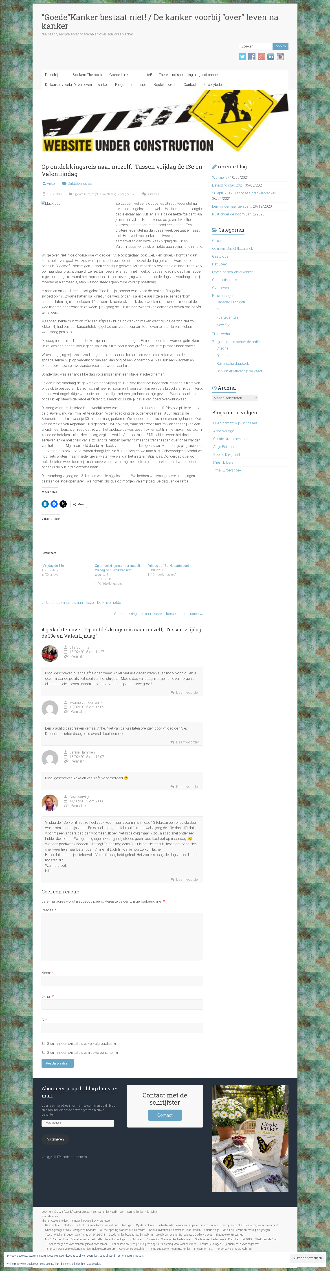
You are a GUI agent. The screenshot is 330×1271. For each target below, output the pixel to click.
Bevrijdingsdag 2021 (228, 185)
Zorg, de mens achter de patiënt (237, 342)
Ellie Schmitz (79, 647)
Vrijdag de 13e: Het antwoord (168, 565)
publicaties (136, 1239)
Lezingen (127, 1225)
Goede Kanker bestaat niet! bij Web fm (131, 1234)
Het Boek (219, 264)
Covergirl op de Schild (132, 1248)
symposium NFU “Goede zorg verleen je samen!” (250, 1225)
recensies (139, 85)
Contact (190, 85)
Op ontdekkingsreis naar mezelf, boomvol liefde (81, 602)
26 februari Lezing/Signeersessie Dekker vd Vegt (184, 1234)
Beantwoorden (188, 692)
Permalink (78, 656)
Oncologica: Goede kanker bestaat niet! (168, 1239)
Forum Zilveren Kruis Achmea (234, 1248)
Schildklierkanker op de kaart (239, 371)
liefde (87, 194)
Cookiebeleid (94, 1263)
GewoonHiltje (79, 797)
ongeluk (96, 194)
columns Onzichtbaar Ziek (232, 248)
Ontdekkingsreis (80, 183)
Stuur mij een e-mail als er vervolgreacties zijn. (83, 1043)
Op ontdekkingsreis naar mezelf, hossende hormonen (158, 614)
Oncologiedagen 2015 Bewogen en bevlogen (71, 1230)
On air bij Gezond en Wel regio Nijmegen (246, 1230)
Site (45, 1020)
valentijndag (109, 194)
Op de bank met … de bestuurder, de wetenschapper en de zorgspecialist (177, 1225)
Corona (222, 348)
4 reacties (153, 194)
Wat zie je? (220, 177)
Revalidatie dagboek (233, 363)
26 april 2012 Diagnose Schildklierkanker (243, 193)
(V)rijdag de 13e (53, 565)
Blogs (119, 85)
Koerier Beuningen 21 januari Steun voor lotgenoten (230, 1244)
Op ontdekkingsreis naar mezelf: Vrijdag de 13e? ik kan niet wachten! (118, 570)
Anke (51, 183)
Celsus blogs (211, 1230)
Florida (222, 310)
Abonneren (55, 1139)
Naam (48, 973)
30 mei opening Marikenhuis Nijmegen (122, 1230)
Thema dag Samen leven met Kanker (169, 1248)
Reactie (49, 910)
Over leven (220, 288)
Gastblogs (220, 256)
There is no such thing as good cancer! (189, 75)
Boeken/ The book (87, 75)
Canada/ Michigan (231, 302)
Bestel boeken (165, 85)
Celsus (217, 241)
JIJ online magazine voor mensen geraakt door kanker (76, 1244)
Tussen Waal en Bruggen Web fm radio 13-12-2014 (75, 1234)
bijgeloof (78, 194)
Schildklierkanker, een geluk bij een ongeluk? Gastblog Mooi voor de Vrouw (153, 1244)
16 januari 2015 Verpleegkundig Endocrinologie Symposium (80, 1248)
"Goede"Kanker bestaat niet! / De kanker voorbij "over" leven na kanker (160, 21)
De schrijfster (55, 75)
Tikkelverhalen (223, 334)
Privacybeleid (213, 85)
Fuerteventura (227, 317)
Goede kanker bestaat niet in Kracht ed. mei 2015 (223, 1239)
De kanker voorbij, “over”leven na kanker (76, 85)
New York (224, 325)
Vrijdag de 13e (126, 194)
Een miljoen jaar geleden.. (232, 206)
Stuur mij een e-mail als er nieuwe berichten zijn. (84, 1052)
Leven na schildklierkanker (232, 272)
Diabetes (224, 356)
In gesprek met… (203, 1248)
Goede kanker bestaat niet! (130, 75)
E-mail (48, 996)
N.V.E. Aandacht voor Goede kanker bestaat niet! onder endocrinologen (85, 1239)
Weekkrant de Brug (266, 1239)
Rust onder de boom (228, 214)
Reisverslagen (223, 295)
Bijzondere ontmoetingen (230, 1234)
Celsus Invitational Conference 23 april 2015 (175, 1230)
